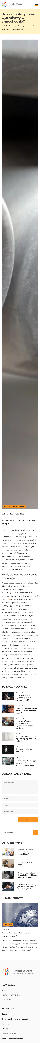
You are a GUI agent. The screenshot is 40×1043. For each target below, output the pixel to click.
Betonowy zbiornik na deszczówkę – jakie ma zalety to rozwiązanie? (27, 875)
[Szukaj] (35, 832)
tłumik (8, 599)
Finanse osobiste (9, 1034)
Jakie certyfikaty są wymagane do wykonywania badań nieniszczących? (24, 724)
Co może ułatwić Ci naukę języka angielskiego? (25, 852)
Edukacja (6, 1029)
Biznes (4, 1014)
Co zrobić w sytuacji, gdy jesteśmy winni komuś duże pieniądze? (28, 886)
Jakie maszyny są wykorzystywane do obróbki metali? (24, 697)
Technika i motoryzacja (14, 506)
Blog (4, 991)
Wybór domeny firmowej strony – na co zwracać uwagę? (26, 710)
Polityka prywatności (11, 995)
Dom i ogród (7, 1024)
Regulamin (6, 999)
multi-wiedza (7, 514)
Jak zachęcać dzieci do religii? (27, 863)
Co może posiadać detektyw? (24, 750)
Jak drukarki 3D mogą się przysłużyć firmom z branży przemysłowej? (27, 763)
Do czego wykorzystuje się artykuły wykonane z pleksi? (26, 738)
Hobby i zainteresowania (12, 1038)
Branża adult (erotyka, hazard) (15, 1019)
